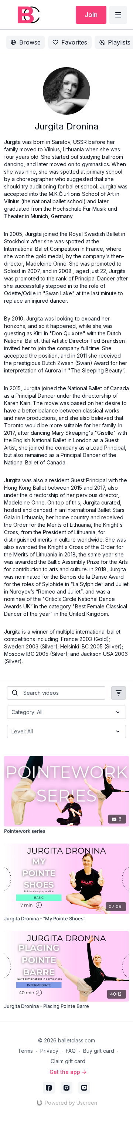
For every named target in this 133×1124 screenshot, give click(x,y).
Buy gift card (98, 1051)
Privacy (49, 1051)
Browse (30, 42)
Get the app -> (68, 1072)
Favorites (74, 42)
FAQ (71, 1051)
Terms (25, 1051)
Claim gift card (68, 1061)
